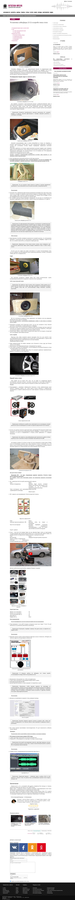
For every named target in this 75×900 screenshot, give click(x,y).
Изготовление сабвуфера (58, 29)
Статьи (27, 12)
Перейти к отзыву (56, 53)
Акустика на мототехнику (58, 24)
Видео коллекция (26, 890)
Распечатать (28, 797)
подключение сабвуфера (38, 239)
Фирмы (18, 12)
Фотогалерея (46, 12)
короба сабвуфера (35, 431)
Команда (4, 889)
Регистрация (70, 1)
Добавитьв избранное (41, 833)
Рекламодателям (6, 890)
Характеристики (17, 36)
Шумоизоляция (56, 38)
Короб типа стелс (15, 33)
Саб (12, 29)
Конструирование (17, 37)
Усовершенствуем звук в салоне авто (20, 28)
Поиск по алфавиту (6, 891)
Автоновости (6, 12)
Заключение (14, 40)
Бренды (40, 12)
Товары (23, 12)
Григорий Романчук (18, 797)
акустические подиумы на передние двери (36, 194)
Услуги (31, 12)
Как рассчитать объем (19, 35)
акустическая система (20, 144)
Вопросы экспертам (26, 889)
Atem (58, 94)
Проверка (15, 39)
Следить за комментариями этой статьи (20, 881)
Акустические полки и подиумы (59, 26)
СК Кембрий (56, 44)
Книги (35, 12)
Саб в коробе (16, 32)
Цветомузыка (49, 891)
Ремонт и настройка (50, 889)
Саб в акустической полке (19, 30)
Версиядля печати (49, 833)
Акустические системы (37, 891)
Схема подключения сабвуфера (30, 15)
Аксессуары (55, 22)
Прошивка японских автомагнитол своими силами (60, 76)
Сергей (58, 83)
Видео (51, 12)
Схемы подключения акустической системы (15, 15)
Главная (4, 15)
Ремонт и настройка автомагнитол (60, 33)
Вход (66, 1)
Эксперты (13, 12)
